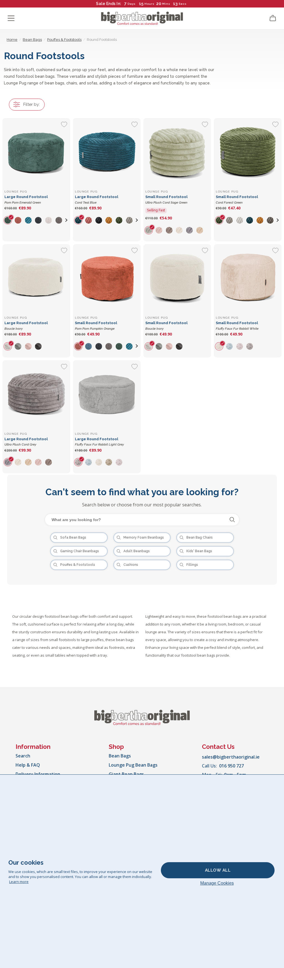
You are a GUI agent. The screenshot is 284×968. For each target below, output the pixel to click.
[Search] (232, 520)
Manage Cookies (217, 883)
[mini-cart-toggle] (273, 18)
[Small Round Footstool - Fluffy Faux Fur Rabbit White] (248, 278)
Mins (166, 3)
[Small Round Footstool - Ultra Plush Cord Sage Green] (177, 152)
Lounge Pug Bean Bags (133, 765)
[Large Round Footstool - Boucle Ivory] (36, 278)
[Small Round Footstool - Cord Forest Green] (248, 152)
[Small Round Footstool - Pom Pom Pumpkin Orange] (107, 278)
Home (12, 39)
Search (23, 756)
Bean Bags (120, 756)
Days (132, 3)
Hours (149, 3)
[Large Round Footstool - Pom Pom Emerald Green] (36, 152)
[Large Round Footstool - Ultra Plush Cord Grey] (36, 394)
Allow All (218, 870)
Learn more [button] (19, 881)
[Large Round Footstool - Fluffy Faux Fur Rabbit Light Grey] (107, 394)
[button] (66, 220)
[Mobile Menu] (11, 18)
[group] (9, 220)
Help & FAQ (28, 765)
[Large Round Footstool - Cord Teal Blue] (107, 152)
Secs (183, 3)
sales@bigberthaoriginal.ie (231, 757)
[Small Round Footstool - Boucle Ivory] (177, 278)
